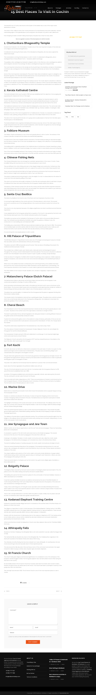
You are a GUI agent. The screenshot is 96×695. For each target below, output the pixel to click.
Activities (68, 8)
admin (63, 664)
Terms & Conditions (32, 677)
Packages (58, 8)
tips (78, 116)
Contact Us (85, 8)
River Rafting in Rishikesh (56, 668)
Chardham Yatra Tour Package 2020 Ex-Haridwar (77, 106)
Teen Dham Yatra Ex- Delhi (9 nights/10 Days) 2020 (78, 95)
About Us (50, 8)
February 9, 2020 (54, 670)
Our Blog (76, 8)
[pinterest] (86, 2)
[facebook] (80, 2)
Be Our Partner (30, 673)
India (72, 116)
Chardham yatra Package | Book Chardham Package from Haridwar (76, 87)
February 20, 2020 (54, 664)
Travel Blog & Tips (31, 662)
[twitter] (88, 2)
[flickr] (83, 2)
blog (67, 116)
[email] (39, 689)
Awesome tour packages (33, 666)
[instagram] (91, 2)
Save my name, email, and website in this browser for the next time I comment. (31, 636)
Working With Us (31, 669)
